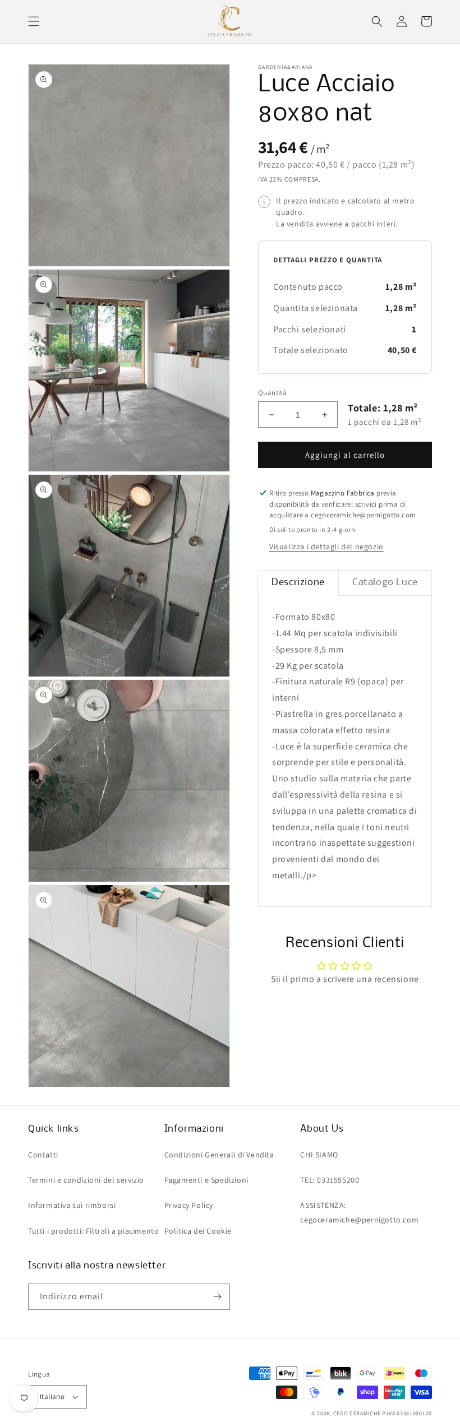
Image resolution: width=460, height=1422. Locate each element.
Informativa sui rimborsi (72, 1205)
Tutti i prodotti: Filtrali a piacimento (93, 1231)
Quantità (272, 392)
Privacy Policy (188, 1205)
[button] (33, 21)
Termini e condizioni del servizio (86, 1180)
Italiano (52, 1396)
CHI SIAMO (319, 1155)
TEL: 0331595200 (329, 1180)
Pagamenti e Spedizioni (206, 1180)
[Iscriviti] (217, 1297)
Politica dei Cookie (198, 1231)
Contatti (43, 1155)
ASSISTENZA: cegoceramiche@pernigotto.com (359, 1212)
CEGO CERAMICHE (357, 1413)
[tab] (298, 583)
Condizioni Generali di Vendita (219, 1155)
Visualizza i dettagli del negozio (326, 546)
